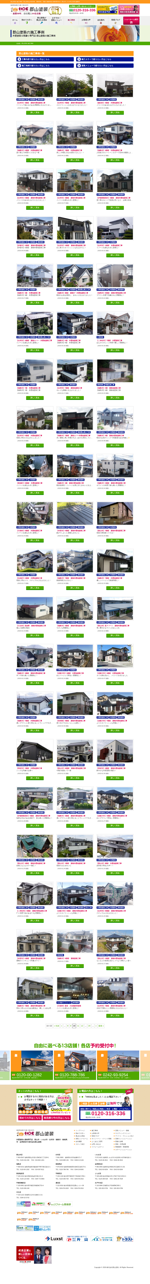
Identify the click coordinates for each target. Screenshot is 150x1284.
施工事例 (71, 20)
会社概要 (79, 1141)
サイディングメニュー (123, 1133)
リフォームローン (98, 1147)
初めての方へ (27, 20)
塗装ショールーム (82, 1139)
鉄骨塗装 (76, 1002)
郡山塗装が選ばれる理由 (41, 19)
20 (89, 1026)
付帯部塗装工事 (22, 99)
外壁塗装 (33, 99)
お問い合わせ (96, 1144)
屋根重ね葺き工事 (84, 289)
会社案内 (100, 20)
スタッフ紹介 (80, 1144)
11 (78, 1026)
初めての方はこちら (30, 1118)
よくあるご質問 (97, 1141)
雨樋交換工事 (109, 385)
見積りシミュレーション (123, 1139)
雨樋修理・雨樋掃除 (122, 1147)
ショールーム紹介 (131, 19)
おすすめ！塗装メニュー (56, 19)
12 (82, 1026)
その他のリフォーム (64, 1002)
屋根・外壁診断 (120, 1144)
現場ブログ (115, 20)
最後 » (101, 1026)
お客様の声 (86, 20)
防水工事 (89, 907)
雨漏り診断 (119, 1141)
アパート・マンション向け (124, 1136)
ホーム (15, 20)
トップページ (80, 1130)
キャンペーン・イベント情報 (101, 1139)
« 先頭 (56, 1026)
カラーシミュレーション (123, 1150)
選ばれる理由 (80, 1136)
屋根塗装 (41, 99)
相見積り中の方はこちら (57, 1118)
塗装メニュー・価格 (122, 1130)
